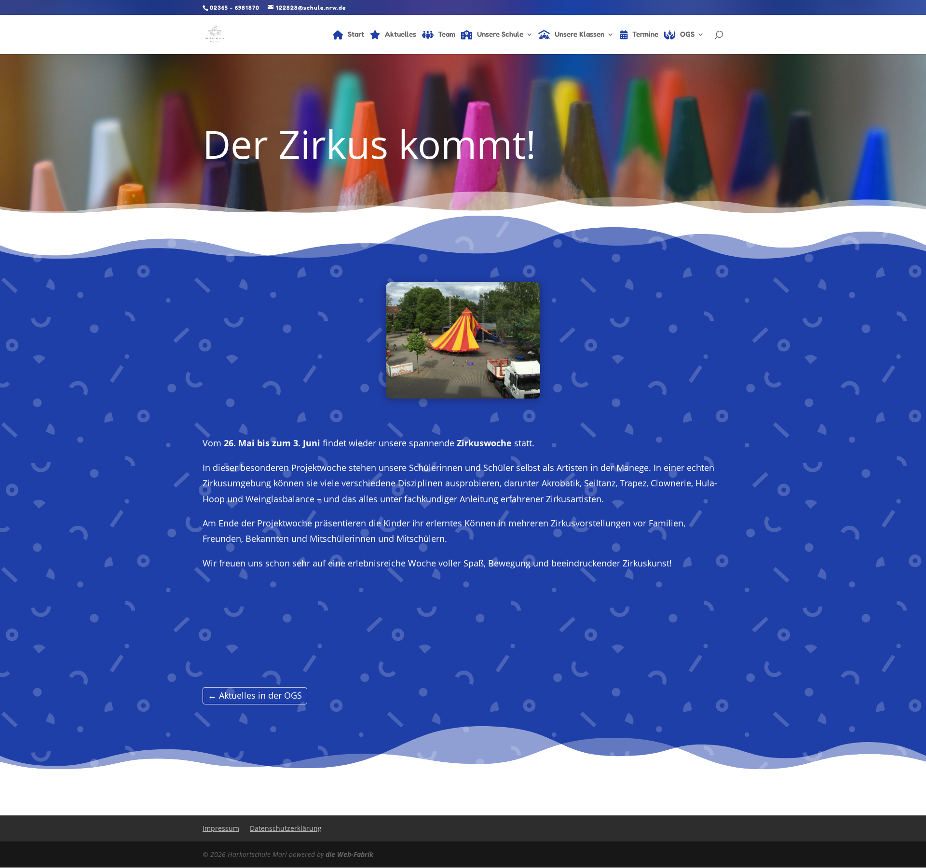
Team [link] (446, 35)
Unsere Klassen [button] (579, 35)
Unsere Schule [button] (500, 35)
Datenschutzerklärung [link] (286, 828)
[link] (214, 33)
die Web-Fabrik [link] (349, 854)
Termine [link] (645, 35)
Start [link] (356, 35)
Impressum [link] (221, 828)
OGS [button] (687, 35)
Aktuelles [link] (400, 35)
